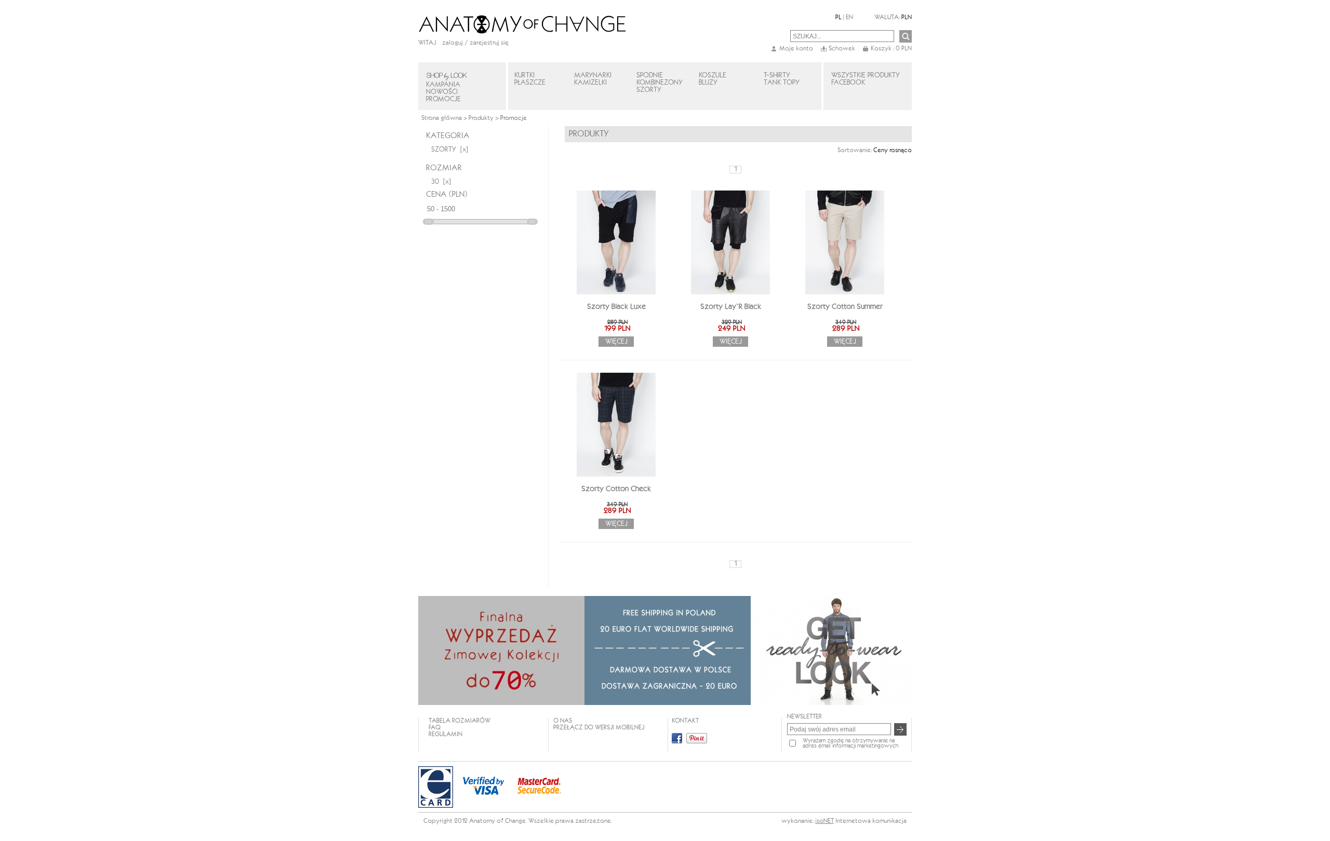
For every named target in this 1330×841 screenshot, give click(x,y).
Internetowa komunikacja (871, 821)
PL (838, 17)
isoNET (824, 821)
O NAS (562, 721)
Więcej (616, 341)
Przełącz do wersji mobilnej (598, 727)
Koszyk (891, 48)
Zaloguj (452, 43)
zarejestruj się (489, 43)
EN (849, 17)
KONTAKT (685, 721)
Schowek (842, 48)
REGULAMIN (445, 734)
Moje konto (796, 48)
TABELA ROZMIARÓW (459, 721)
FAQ (435, 727)
